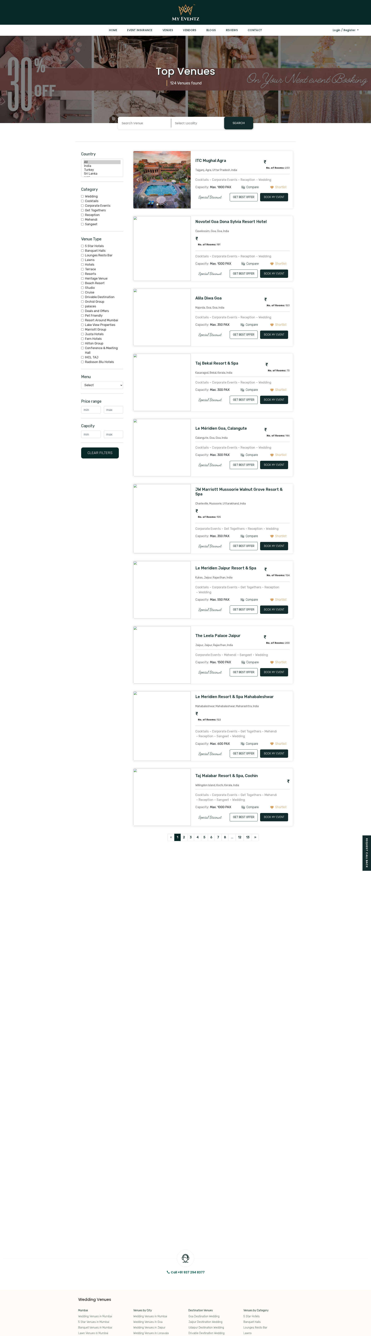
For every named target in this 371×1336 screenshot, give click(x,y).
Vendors (189, 30)
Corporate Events (97, 206)
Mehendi (91, 219)
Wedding (91, 196)
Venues (168, 30)
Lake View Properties (100, 325)
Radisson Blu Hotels (99, 362)
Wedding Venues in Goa (148, 1322)
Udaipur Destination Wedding (206, 1327)
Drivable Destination (100, 297)
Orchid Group (94, 302)
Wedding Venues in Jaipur (149, 1327)
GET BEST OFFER (243, 197)
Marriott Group (95, 329)
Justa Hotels (94, 334)
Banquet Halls (95, 251)
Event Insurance (139, 30)
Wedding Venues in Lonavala (151, 1333)
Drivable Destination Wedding (206, 1333)
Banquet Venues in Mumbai (95, 1327)
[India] (102, 166)
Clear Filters (100, 453)
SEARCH (239, 123)
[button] (137, 179)
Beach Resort (95, 283)
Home (113, 30)
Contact (255, 30)
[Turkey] (102, 170)
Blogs (211, 30)
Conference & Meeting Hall (101, 350)
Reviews (232, 30)
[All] (102, 162)
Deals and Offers (97, 311)
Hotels (89, 264)
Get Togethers (95, 210)
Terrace (90, 269)
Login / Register (344, 30)
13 (247, 837)
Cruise (89, 292)
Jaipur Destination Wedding (205, 1322)
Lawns (89, 260)
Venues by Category (256, 1310)
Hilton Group (94, 343)
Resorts (90, 274)
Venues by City (142, 1310)
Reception (92, 215)
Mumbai (83, 1310)
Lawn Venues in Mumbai (93, 1333)
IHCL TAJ (91, 357)
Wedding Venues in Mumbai (95, 1316)
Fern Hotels (93, 339)
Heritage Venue (96, 278)
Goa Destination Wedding (204, 1316)
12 (239, 837)
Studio (90, 288)
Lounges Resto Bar (98, 255)
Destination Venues (200, 1310)
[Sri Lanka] (102, 174)
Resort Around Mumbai (101, 320)
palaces (90, 306)
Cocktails (91, 201)
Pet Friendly (94, 315)
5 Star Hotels (94, 246)
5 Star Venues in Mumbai (93, 1322)
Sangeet (91, 224)
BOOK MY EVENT (274, 197)
